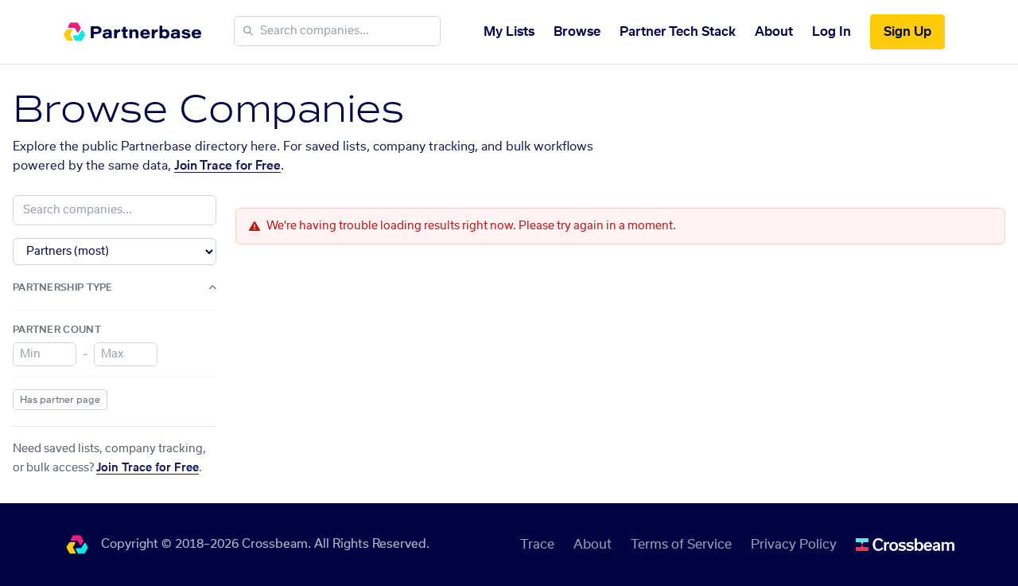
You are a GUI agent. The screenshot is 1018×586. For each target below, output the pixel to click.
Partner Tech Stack (678, 31)
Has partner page (60, 399)
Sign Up (907, 31)
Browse (577, 31)
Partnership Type (63, 287)
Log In (831, 31)
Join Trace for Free (227, 166)
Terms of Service (681, 544)
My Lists (509, 31)
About (774, 31)
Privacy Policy (794, 544)
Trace (537, 544)
